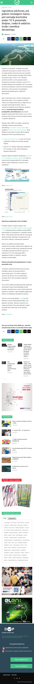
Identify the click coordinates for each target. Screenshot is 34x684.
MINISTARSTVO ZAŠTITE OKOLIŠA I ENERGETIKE (17, 647)
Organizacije (12, 518)
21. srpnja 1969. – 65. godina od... (21, 430)
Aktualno (4, 345)
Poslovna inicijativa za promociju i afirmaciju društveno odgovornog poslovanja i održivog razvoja (15, 636)
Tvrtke (4, 518)
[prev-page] (3, 379)
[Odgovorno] (3, 34)
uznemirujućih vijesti (8, 228)
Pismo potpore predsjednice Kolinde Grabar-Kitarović (18, 651)
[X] (13, 39)
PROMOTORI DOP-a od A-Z (11, 513)
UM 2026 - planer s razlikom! (11, 480)
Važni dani (3, 363)
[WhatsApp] (21, 39)
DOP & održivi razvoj (19, 345)
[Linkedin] (17, 39)
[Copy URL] (29, 39)
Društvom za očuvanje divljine (17, 130)
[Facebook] (9, 39)
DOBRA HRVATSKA (8, 633)
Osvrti (9, 7)
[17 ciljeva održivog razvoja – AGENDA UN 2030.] (6, 441)
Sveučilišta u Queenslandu (17, 127)
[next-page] (6, 379)
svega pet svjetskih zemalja (12, 139)
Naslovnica (4, 7)
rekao (21, 298)
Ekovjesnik (8, 314)
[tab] (4, 518)
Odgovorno (7, 34)
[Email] (25, 39)
